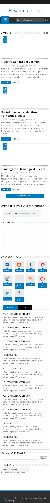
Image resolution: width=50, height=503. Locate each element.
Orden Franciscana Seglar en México (31, 501)
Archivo (25, 307)
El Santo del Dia (25, 10)
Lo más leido (10, 307)
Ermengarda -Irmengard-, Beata (23, 169)
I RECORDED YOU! (10, 355)
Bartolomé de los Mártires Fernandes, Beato (19, 114)
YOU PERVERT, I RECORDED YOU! (16, 314)
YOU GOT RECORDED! (12, 369)
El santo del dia (33, 66)
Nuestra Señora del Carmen (20, 62)
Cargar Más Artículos (25, 196)
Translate (21, 473)
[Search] (47, 20)
